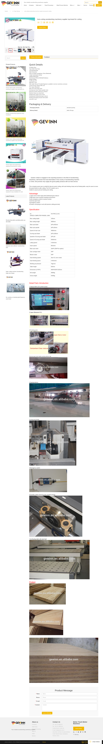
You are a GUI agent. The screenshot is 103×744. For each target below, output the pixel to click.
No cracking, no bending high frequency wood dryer (15, 298)
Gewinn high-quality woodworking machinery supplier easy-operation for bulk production (15, 88)
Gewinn (6, 11)
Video (78, 5)
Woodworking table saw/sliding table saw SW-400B (15, 221)
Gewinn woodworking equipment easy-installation (15, 114)
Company (31, 5)
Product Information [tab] (36, 57)
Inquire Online (42, 27)
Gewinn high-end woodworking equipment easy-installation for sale (14, 191)
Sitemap (76, 734)
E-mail (38, 701)
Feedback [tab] (47, 57)
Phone (38, 697)
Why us (72, 5)
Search (23, 58)
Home (25, 5)
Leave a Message (47, 713)
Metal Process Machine (62, 5)
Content (37, 704)
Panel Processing (49, 5)
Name (38, 693)
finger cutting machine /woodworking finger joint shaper (14, 272)
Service (85, 5)
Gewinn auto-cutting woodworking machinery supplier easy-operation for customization (15, 139)
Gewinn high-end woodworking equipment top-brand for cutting (13, 165)
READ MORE (78, 728)
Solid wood (38, 5)
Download (91, 5)
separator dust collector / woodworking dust (15, 246)
